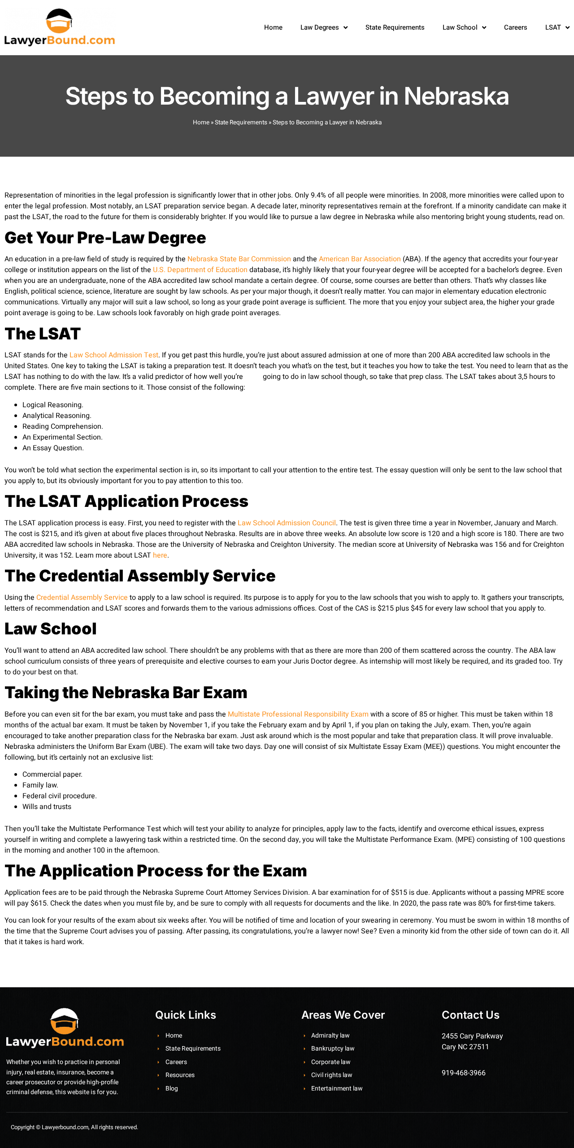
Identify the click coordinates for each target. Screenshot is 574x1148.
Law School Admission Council (287, 523)
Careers (515, 27)
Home (273, 27)
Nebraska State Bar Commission (239, 259)
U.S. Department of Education (200, 269)
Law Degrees (319, 27)
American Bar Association (360, 259)
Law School (460, 27)
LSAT (553, 27)
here (160, 555)
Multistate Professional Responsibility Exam (298, 714)
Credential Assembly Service (82, 597)
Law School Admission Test (114, 355)
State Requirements (395, 27)
